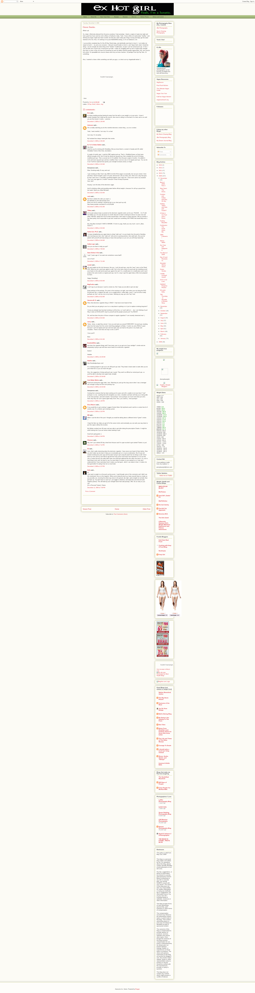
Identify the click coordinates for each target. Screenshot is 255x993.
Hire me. (134, 17)
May (162, 326)
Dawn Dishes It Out (93, 252)
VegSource (160, 82)
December (163, 178)
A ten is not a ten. (163, 280)
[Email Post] (103, 102)
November (163, 306)
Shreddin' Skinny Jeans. (163, 264)
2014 (160, 165)
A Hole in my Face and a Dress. (163, 215)
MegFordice (91, 284)
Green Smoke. (163, 270)
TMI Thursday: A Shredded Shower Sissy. (164, 299)
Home (85, 17)
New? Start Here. (105, 17)
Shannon (90, 440)
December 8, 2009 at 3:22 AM (96, 164)
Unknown (90, 125)
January (163, 338)
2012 (160, 167)
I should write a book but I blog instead (164, 750)
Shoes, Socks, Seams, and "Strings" (163, 757)
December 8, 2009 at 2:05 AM (96, 141)
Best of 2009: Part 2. (163, 184)
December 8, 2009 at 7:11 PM (95, 445)
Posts (161, 151)
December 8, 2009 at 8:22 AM (96, 296)
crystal (89, 265)
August (162, 318)
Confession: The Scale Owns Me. (164, 228)
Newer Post (87, 509)
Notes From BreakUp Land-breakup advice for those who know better (165, 732)
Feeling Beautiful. (163, 221)
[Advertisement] (116, 500)
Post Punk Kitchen (162, 85)
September (163, 313)
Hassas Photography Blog (165, 827)
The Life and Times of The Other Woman (165, 740)
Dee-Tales (162, 724)
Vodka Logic (91, 244)
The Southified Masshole (164, 777)
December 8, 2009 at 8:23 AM (96, 318)
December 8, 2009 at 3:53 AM (96, 192)
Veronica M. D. (91, 300)
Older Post (146, 509)
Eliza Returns (91, 404)
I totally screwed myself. (163, 275)
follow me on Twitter (166, 475)
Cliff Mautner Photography (163, 820)
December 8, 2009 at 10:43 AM (96, 387)
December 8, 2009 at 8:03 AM (96, 280)
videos (98, 104)
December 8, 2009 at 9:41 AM (96, 339)
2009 (160, 176)
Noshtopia (162, 551)
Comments (162, 155)
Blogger (137, 989)
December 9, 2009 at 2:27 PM (96, 466)
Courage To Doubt (165, 745)
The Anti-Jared (164, 517)
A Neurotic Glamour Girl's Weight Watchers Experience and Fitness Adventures (164, 525)
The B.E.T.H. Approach (163, 509)
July (161, 320)
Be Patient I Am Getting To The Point (164, 719)
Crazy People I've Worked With (164, 788)
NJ (88, 448)
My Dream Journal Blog (164, 140)
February (163, 334)
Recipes (116, 17)
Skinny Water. (163, 241)
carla (88, 196)
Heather (89, 360)
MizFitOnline (163, 501)
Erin (88, 113)
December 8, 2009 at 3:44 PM (96, 436)
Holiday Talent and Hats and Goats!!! (163, 207)
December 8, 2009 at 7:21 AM (96, 261)
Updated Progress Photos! (163, 285)
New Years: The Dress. (163, 190)
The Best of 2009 (163, 253)
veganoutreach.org (163, 99)
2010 (160, 173)
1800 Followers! (164, 236)
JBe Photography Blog (164, 137)
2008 (160, 342)
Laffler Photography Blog (165, 800)
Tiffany (89, 210)
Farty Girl (162, 554)
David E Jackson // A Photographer (165, 834)
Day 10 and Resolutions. (163, 258)
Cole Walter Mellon (93, 380)
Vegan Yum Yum (162, 93)
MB (88, 415)
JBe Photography (162, 28)
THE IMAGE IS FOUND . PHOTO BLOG (164, 840)
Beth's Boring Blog (165, 714)
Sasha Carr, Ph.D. (92, 231)
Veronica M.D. (163, 514)
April (162, 328)
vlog (102, 104)
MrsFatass (162, 492)
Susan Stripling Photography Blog (165, 813)
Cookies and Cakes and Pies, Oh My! (163, 198)
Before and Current (158, 17)
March (162, 331)
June (162, 323)
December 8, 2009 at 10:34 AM (96, 376)
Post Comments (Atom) (120, 514)
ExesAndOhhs (91, 343)
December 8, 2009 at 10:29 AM (96, 357)
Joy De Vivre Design (163, 709)
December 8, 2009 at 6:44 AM (96, 240)
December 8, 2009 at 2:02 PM (96, 411)
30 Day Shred (91, 104)
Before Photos (145, 17)
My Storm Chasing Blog (164, 134)
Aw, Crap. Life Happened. (163, 247)
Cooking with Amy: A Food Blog (165, 546)
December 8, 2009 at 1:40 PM (96, 401)
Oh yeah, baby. (163, 291)
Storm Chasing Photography (161, 32)
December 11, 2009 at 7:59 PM (96, 487)
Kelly (88, 470)
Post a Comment (90, 491)
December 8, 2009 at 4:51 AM (96, 206)
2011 (160, 170)
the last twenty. (164, 505)
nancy (89, 321)
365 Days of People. (163, 783)
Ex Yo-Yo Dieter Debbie (94, 145)
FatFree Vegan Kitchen (164, 96)
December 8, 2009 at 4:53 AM (96, 228)
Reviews (125, 17)
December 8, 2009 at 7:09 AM (96, 249)
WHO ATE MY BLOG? (163, 487)
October (163, 311)
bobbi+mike (163, 807)
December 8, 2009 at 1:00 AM (96, 121)
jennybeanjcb (165, 379)
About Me (93, 17)
